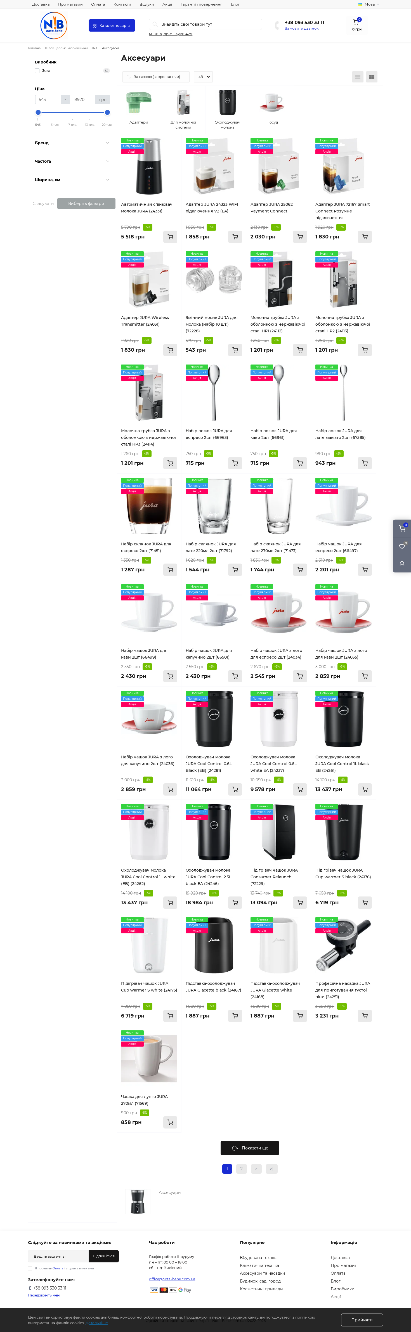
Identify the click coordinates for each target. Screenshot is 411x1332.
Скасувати (43, 203)
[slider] (38, 112)
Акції (167, 4)
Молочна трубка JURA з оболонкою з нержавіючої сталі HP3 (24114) (148, 437)
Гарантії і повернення (202, 4)
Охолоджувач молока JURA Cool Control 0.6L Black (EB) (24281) (209, 763)
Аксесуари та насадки (262, 1273)
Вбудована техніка (259, 1257)
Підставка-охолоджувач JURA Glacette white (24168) (275, 990)
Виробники (343, 1288)
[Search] (155, 24)
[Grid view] (371, 76)
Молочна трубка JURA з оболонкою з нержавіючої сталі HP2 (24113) (342, 324)
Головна (34, 48)
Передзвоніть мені (44, 1295)
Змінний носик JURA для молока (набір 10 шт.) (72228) (212, 324)
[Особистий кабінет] (402, 563)
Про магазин (70, 4)
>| (271, 1168)
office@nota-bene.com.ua (172, 1279)
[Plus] (234, 1034)
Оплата (98, 4)
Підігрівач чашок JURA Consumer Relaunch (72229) (274, 877)
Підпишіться (104, 1256)
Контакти (122, 4)
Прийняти (362, 1319)
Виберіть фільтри (86, 203)
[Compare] (173, 153)
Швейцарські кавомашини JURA (71, 48)
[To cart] (170, 237)
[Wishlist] (173, 142)
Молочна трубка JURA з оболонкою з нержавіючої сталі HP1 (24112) (278, 324)
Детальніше (97, 1323)
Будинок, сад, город (260, 1281)
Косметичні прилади (261, 1288)
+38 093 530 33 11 (304, 22)
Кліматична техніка (259, 1265)
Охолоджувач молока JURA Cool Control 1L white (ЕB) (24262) (148, 877)
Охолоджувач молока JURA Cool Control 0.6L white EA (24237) (274, 763)
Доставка (41, 4)
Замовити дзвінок (302, 28)
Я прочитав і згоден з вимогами (64, 1268)
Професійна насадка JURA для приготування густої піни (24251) (342, 990)
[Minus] (193, 1034)
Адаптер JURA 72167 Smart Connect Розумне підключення (342, 211)
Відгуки (147, 4)
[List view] (357, 76)
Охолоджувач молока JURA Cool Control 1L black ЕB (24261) (342, 763)
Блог (235, 4)
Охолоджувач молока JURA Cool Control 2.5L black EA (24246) (208, 877)
